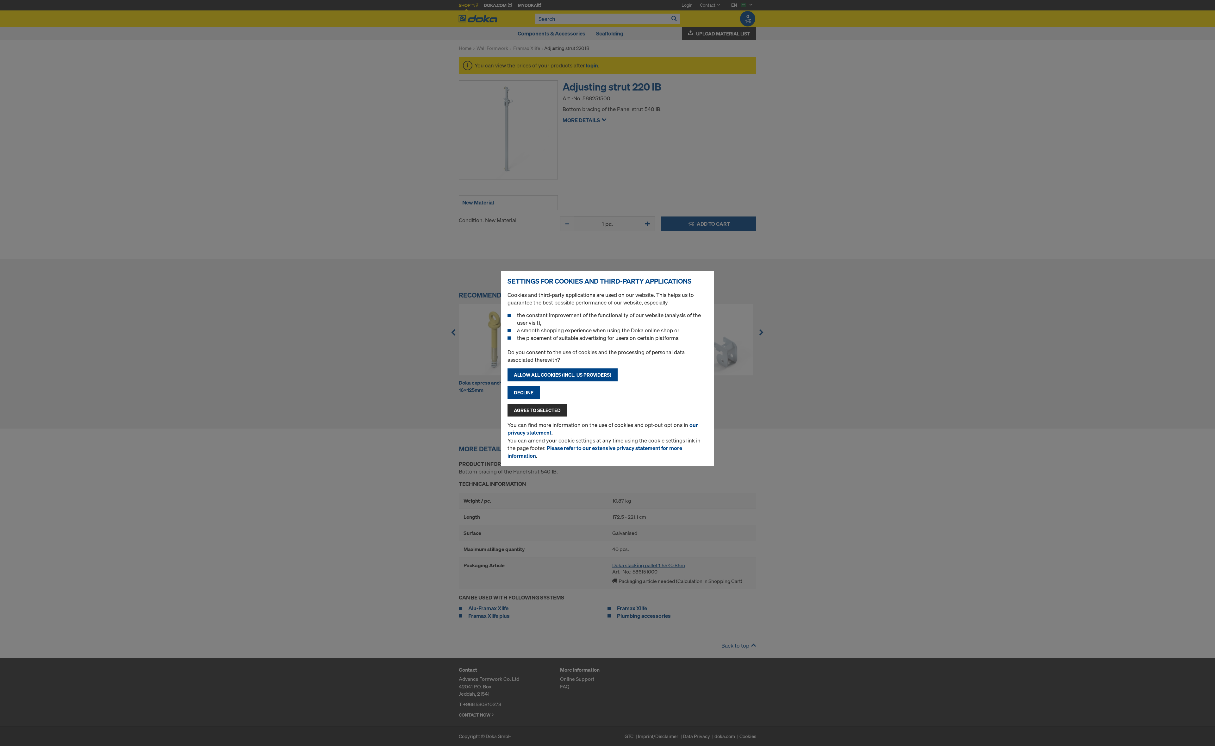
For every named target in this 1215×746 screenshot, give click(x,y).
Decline (523, 392)
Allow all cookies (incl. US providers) (562, 375)
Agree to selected (537, 410)
